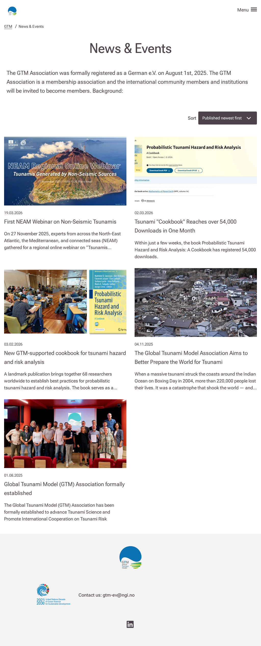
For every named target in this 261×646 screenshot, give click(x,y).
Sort (192, 118)
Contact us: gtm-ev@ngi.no (107, 595)
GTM (8, 26)
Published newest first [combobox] (222, 118)
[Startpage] (12, 9)
